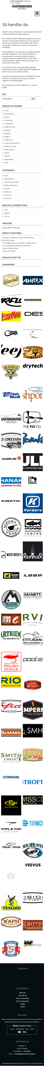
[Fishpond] (23, 383)
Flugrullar (7, 133)
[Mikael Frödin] (2, 612)
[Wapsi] (2, 915)
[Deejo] (2, 343)
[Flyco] (23, 407)
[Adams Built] (2, 269)
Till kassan (8, 195)
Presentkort (8, 120)
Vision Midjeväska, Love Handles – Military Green (19, 243)
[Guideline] (2, 452)
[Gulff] (23, 452)
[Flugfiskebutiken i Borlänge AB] (2, 407)
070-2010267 (26, 1051)
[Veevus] (23, 862)
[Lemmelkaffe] (23, 540)
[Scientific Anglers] (23, 674)
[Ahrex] (23, 269)
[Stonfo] (23, 747)
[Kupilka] (2, 516)
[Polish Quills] (2, 650)
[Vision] (23, 891)
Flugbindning (8, 159)
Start (6, 176)
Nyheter (7, 213)
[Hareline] (23, 474)
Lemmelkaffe (8, 124)
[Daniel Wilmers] (23, 324)
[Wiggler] (2, 937)
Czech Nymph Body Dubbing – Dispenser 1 (17, 246)
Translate (17, 3)
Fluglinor (7, 137)
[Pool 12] (23, 650)
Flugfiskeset (8, 140)
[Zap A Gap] (23, 937)
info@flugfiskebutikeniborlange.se (25, 1054)
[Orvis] (23, 612)
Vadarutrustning (10, 146)
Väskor (6, 153)
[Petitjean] (23, 629)
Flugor (6, 163)
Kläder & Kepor (9, 150)
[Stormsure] (2, 771)
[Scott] (2, 699)
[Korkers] (23, 492)
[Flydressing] (2, 431)
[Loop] (23, 564)
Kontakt (7, 189)
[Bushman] (2, 310)
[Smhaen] (23, 723)
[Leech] (2, 540)
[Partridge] (2, 629)
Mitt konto (7, 192)
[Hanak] (2, 474)
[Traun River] (2, 840)
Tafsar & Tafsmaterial (11, 143)
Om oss (7, 216)
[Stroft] (23, 771)
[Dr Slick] (2, 362)
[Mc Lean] (2, 588)
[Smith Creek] (2, 747)
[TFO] (2, 818)
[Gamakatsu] (23, 431)
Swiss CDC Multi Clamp (10, 248)
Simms (6, 111)
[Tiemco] (23, 818)
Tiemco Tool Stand (9, 251)
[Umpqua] (2, 862)
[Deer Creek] (23, 343)
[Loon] (2, 564)
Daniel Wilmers (9, 114)
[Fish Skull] (2, 383)
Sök (33, 99)
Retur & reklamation (11, 185)
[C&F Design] (23, 310)
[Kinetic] (2, 492)
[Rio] (2, 674)
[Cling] (2, 324)
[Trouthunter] (23, 840)
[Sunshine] (2, 794)
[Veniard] (2, 891)
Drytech (7, 117)
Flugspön (7, 130)
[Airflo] (2, 293)
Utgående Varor (9, 127)
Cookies (22, 1007)
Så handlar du (9, 179)
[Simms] (2, 723)
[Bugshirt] (23, 293)
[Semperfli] (23, 699)
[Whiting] (23, 915)
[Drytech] (23, 362)
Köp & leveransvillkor (11, 182)
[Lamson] (23, 516)
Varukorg (7, 198)
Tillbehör (7, 156)
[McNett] (23, 588)
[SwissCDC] (23, 794)
